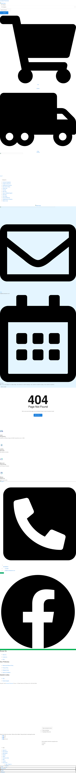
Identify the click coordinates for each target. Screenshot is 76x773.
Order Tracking (38, 152)
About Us (4, 750)
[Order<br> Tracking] (38, 149)
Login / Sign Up (8, 764)
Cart (38, 84)
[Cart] (38, 82)
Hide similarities (45, 730)
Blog (4, 759)
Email (1, 292)
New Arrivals (5, 751)
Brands (4, 754)
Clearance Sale (6, 758)
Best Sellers (5, 753)
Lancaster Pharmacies (4, 0)
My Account (5, 762)
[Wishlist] (38, 86)
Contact (4, 761)
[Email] (38, 290)
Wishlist (38, 88)
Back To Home (37, 415)
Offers (4, 756)
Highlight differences (46, 731)
